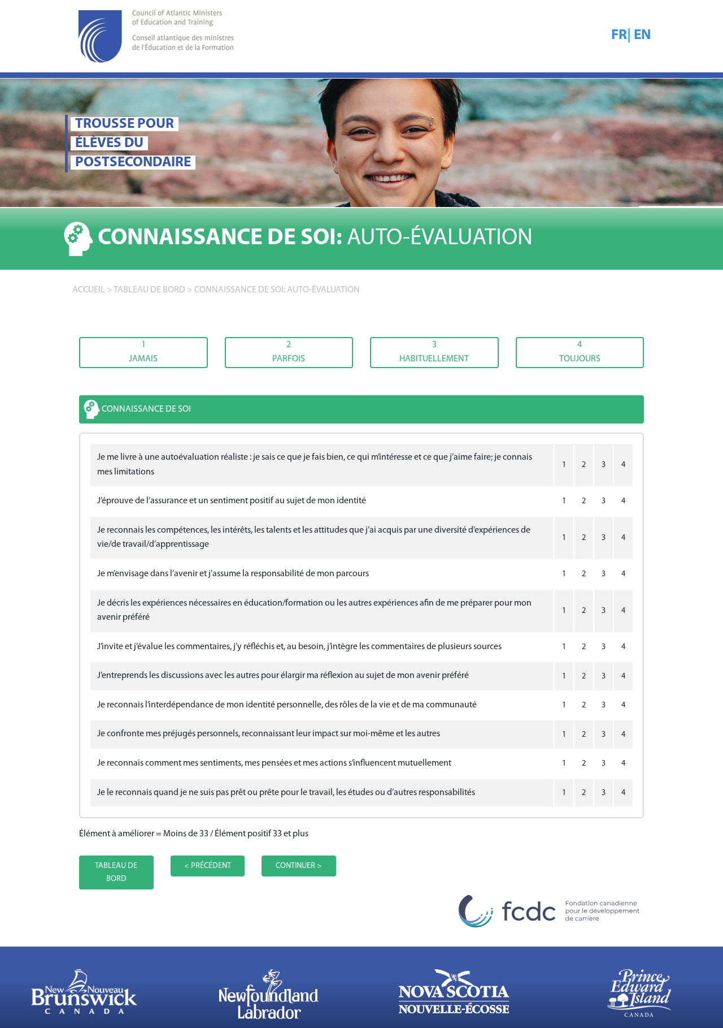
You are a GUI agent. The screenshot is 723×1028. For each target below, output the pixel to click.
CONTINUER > (299, 866)
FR (619, 35)
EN (642, 35)
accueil (88, 290)
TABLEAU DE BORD (149, 290)
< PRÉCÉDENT (207, 866)
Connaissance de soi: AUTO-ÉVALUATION (277, 290)
